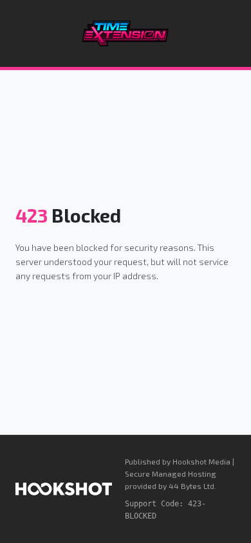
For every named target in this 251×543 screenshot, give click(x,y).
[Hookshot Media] (63, 489)
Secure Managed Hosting (170, 473)
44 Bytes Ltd (191, 485)
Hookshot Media (201, 461)
